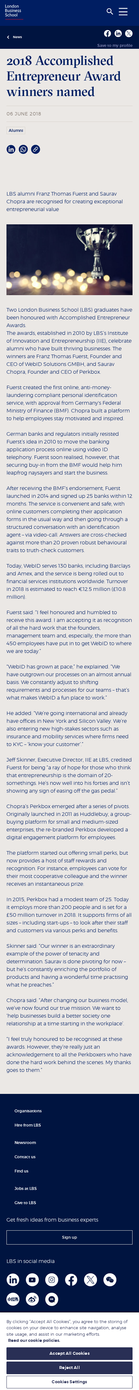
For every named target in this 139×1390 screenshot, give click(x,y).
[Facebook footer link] (71, 1279)
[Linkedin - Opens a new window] (118, 33)
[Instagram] (51, 1279)
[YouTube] (32, 1279)
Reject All (69, 1368)
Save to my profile (115, 46)
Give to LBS (25, 1203)
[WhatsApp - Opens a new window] (23, 149)
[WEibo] (32, 1299)
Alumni (16, 131)
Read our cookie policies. (34, 1341)
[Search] (110, 11)
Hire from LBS (28, 1125)
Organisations (28, 1111)
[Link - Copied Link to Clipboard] (35, 149)
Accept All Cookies (69, 1354)
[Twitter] (90, 1279)
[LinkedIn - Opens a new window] (11, 149)
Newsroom (25, 1143)
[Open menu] (123, 11)
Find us (21, 1171)
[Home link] (13, 13)
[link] (69, 1237)
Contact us (25, 1157)
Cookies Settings (69, 1382)
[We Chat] (109, 1279)
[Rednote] (12, 1299)
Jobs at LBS (26, 1189)
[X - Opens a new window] (129, 33)
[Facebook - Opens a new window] (107, 33)
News (17, 37)
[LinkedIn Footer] (12, 1279)
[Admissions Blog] (51, 1299)
